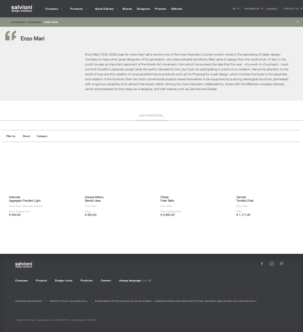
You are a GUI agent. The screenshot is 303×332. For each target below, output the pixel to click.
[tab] (151, 116)
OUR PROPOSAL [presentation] (151, 115)
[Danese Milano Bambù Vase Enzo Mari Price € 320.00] (113, 155)
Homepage (18, 22)
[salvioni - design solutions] (21, 8)
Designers (34, 22)
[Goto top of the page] (297, 23)
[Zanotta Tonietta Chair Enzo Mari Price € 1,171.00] (265, 155)
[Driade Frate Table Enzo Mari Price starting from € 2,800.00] (189, 155)
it (150, 280)
